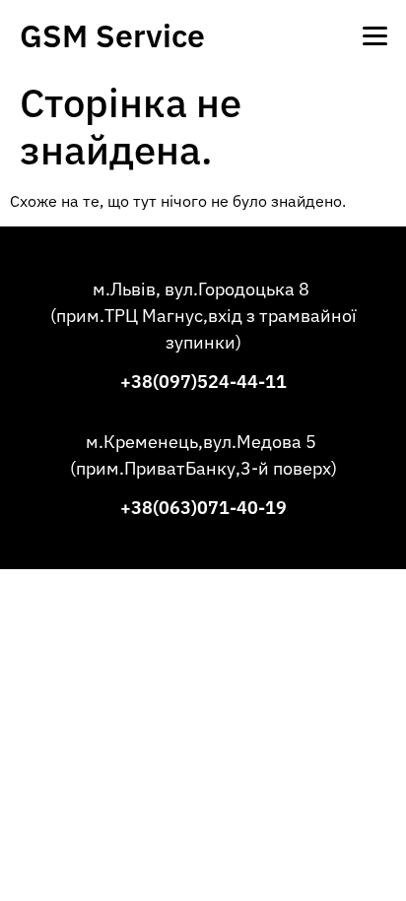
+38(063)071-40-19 (203, 507)
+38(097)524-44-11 (203, 381)
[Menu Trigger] (375, 35)
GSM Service (112, 35)
